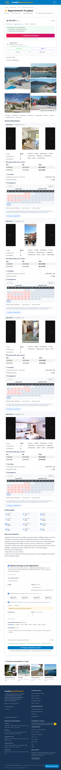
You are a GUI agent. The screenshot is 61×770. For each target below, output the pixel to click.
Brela (15, 745)
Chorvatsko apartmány (36, 709)
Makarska (22, 745)
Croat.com (33, 714)
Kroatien (6, 7)
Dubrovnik (8, 749)
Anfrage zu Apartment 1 (14, 216)
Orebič (23, 751)
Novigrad (23, 725)
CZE (13, 624)
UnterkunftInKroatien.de (36, 711)
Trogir (19, 7)
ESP (26, 624)
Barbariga (7, 725)
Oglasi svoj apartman (21, 767)
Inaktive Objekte (9, 706)
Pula (6, 727)
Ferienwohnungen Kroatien (37, 693)
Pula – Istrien (34, 741)
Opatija (11, 733)
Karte (18, 52)
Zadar (10, 740)
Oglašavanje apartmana (11, 717)
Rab (15, 733)
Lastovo (19, 751)
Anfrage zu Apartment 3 (14, 409)
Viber (44, 48)
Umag (15, 727)
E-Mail (10, 584)
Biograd (6, 738)
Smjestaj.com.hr (35, 716)
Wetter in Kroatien (35, 698)
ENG (17, 624)
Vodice (6, 740)
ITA (22, 624)
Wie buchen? (36, 758)
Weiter (51, 186)
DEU (9, 624)
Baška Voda (7, 745)
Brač (12, 745)
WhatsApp (19, 48)
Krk (14, 732)
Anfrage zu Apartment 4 (14, 505)
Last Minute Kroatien (36, 700)
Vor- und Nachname (13, 578)
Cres (6, 732)
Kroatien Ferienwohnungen (12, 703)
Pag (17, 738)
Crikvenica (10, 732)
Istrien (7, 723)
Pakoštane (13, 738)
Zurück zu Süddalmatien (13, 60)
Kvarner (7, 730)
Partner (7, 709)
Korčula (15, 751)
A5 (22, 24)
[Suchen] (55, 724)
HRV (39, 624)
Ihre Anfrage (13, 627)
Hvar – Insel (34, 737)
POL (44, 624)
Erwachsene (11, 612)
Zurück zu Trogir (11, 57)
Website (43, 52)
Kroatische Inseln (35, 695)
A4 (15, 24)
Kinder (37, 612)
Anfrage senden (53, 766)
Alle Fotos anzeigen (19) (48, 110)
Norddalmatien (9, 736)
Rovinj (12, 727)
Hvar (18, 745)
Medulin (19, 725)
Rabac (8, 727)
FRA (30, 624)
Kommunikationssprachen (17, 622)
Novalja (22, 732)
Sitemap (13, 767)
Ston (6, 753)
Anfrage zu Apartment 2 (14, 312)
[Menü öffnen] (54, 2)
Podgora (7, 747)
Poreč (27, 725)
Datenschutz (7, 767)
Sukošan (25, 738)
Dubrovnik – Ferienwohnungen (38, 729)
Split (10, 747)
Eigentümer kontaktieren (31, 35)
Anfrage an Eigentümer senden (31, 647)
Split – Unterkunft (35, 732)
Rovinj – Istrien (34, 739)
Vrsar (19, 727)
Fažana (11, 725)
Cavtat (6, 751)
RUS (35, 624)
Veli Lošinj (19, 733)
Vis (20, 747)
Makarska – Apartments (36, 734)
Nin (9, 738)
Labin (15, 725)
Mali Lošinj (17, 732)
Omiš (26, 745)
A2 (20, 24)
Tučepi (16, 747)
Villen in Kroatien (35, 703)
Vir (28, 738)
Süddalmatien (13, 7)
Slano (27, 751)
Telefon (35, 584)
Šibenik (20, 738)
